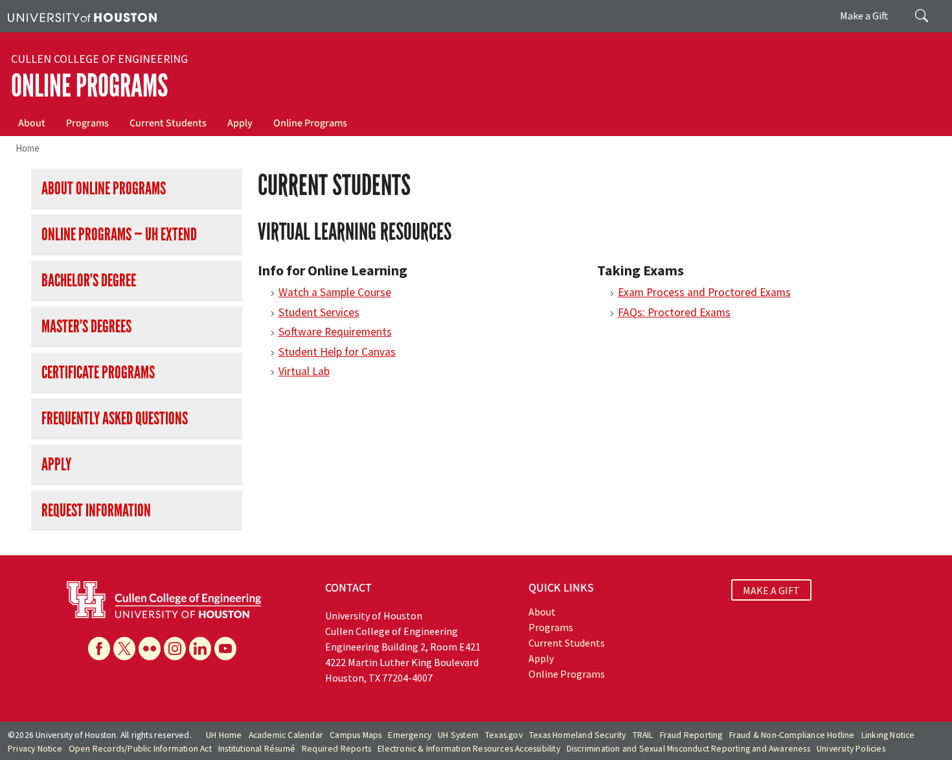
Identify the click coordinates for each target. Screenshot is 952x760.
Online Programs (89, 86)
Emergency (409, 735)
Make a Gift (864, 15)
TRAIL (643, 735)
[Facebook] (99, 648)
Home (28, 148)
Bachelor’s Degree (88, 280)
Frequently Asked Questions (114, 418)
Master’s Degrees (86, 326)
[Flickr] (150, 648)
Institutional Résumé (256, 748)
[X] (124, 648)
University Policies (851, 748)
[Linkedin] (200, 648)
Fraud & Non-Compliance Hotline (792, 735)
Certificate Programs (98, 372)
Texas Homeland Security (577, 735)
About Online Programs (103, 188)
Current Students (168, 123)
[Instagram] (175, 648)
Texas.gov (504, 735)
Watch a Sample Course (334, 292)
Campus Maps (355, 735)
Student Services (318, 312)
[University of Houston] (82, 16)
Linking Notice (888, 735)
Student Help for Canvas (337, 352)
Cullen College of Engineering (99, 59)
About (31, 123)
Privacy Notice (35, 748)
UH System (458, 735)
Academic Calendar (286, 735)
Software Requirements (335, 332)
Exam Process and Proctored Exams (704, 292)
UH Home (224, 735)
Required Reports (336, 748)
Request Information (96, 510)
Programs (87, 123)
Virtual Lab (304, 371)
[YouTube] (225, 648)
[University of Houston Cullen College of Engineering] (164, 598)
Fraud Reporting (691, 735)
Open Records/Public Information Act (140, 748)
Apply (240, 123)
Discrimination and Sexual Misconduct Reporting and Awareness (688, 748)
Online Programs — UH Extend (119, 234)
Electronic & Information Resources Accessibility (469, 748)
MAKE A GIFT (771, 589)
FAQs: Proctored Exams (674, 312)
